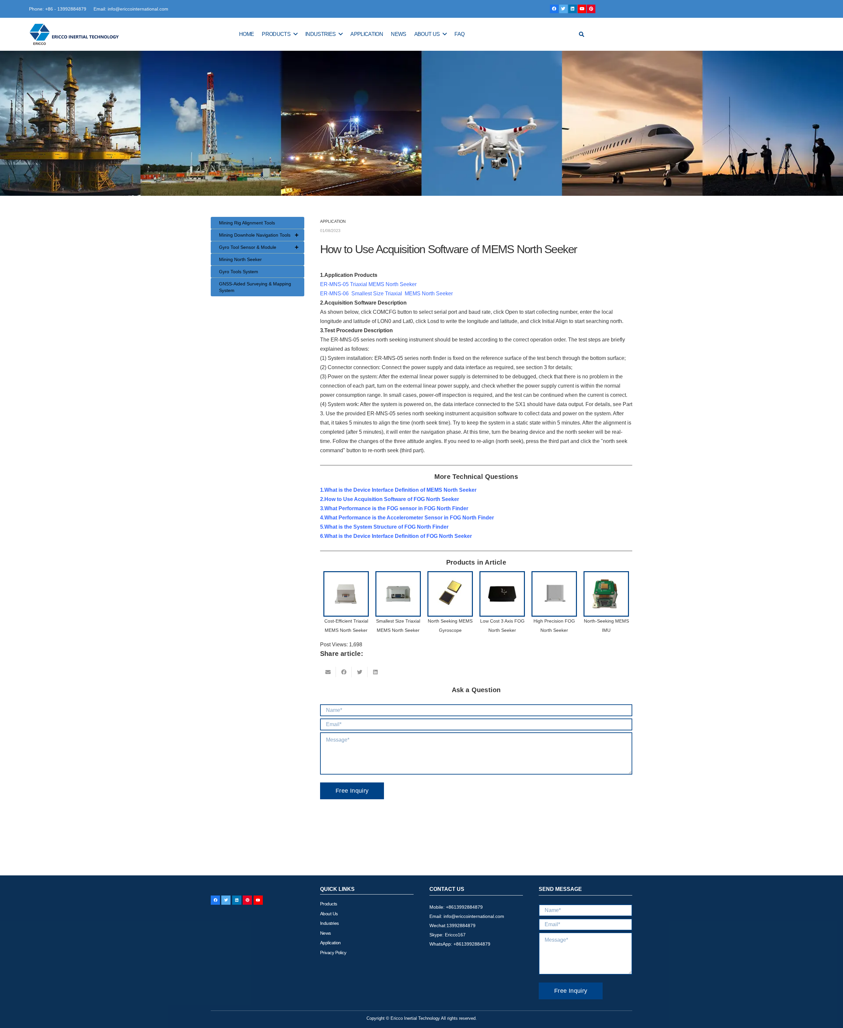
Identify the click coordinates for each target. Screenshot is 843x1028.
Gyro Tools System (238, 271)
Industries (329, 923)
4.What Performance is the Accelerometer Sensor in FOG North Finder (407, 517)
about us (329, 913)
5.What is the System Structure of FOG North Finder (384, 527)
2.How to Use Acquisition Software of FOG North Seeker (389, 499)
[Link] (74, 34)
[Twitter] (563, 9)
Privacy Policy (333, 952)
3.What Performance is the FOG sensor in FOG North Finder (394, 508)
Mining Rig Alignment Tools (247, 222)
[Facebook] (554, 9)
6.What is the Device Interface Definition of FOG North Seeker (396, 536)
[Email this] (328, 672)
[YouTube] (582, 9)
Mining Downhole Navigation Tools (259, 235)
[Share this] (344, 672)
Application (330, 942)
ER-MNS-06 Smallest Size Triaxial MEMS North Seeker (386, 293)
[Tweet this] (359, 672)
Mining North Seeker (240, 259)
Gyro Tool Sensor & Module (259, 247)
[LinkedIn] (572, 9)
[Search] (581, 34)
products (328, 903)
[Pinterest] (591, 9)
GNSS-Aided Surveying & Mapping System (255, 287)
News (325, 933)
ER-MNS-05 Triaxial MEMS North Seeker (369, 284)
